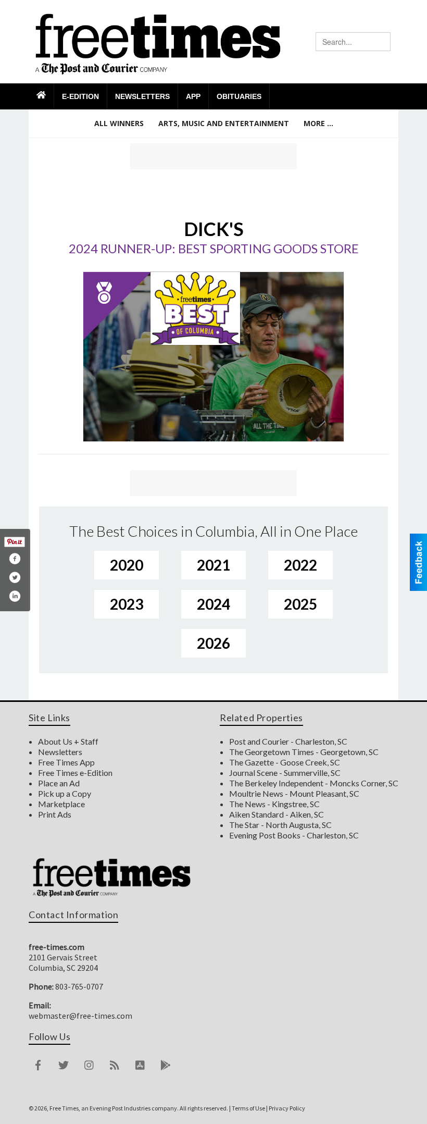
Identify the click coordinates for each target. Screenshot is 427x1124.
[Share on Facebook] (14, 558)
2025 (300, 604)
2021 (213, 565)
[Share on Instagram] (14, 596)
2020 (126, 565)
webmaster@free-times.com (80, 1015)
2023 (126, 604)
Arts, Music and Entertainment (223, 123)
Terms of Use (248, 1108)
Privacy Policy (287, 1108)
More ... (318, 123)
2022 (300, 565)
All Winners (119, 123)
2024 (213, 604)
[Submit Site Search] (382, 42)
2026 (213, 643)
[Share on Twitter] (14, 577)
